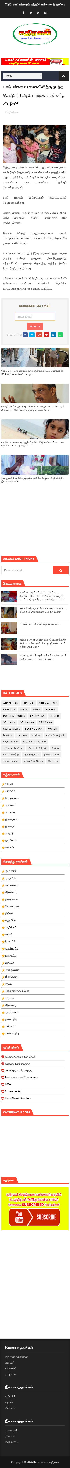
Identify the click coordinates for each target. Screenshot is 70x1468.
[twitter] (31, 13)
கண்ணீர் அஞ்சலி (55, 735)
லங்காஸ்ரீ (10, 1368)
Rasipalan (37, 716)
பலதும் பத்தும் (11, 761)
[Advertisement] (35, 524)
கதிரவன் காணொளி (16, 1356)
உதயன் (9, 1402)
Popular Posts (14, 716)
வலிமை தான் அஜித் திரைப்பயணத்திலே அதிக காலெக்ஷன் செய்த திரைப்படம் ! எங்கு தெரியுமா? (43, 643)
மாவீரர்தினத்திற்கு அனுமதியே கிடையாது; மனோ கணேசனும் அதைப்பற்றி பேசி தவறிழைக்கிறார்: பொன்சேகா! (32, 408)
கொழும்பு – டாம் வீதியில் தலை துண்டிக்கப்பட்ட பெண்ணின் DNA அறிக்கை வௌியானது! (32, 372)
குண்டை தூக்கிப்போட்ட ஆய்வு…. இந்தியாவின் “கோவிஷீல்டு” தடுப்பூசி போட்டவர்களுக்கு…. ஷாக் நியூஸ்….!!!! (42, 596)
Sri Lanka (27, 722)
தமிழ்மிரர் (10, 1396)
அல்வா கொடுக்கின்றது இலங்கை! (40, 623)
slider (54, 716)
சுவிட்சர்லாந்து (11, 754)
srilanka (45, 722)
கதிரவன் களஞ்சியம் (34, 741)
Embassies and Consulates (21, 1077)
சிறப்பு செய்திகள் (37, 748)
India (24, 709)
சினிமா (56, 748)
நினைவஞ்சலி (51, 754)
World (52, 728)
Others (50, 709)
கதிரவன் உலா (10, 741)
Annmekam (10, 703)
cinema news (47, 703)
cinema (28, 703)
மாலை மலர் (11, 1430)
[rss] (38, 13)
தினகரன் (10, 1436)
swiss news (11, 728)
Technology (34, 728)
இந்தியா (7, 735)
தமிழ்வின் (10, 1374)
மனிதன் (9, 1362)
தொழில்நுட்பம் (31, 754)
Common (9, 709)
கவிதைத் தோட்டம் (13, 748)
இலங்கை (13, 112)
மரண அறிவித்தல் (34, 761)
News (36, 709)
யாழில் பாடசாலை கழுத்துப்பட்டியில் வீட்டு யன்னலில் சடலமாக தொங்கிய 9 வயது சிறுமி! (33, 444)
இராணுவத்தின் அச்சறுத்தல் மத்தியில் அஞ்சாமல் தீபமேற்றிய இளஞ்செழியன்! (33, 480)
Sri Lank (9, 722)
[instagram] (46, 13)
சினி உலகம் (11, 1441)
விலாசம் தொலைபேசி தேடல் (20, 1056)
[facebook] (23, 13)
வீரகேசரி (10, 1407)
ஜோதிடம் (53, 761)
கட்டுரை (36, 735)
